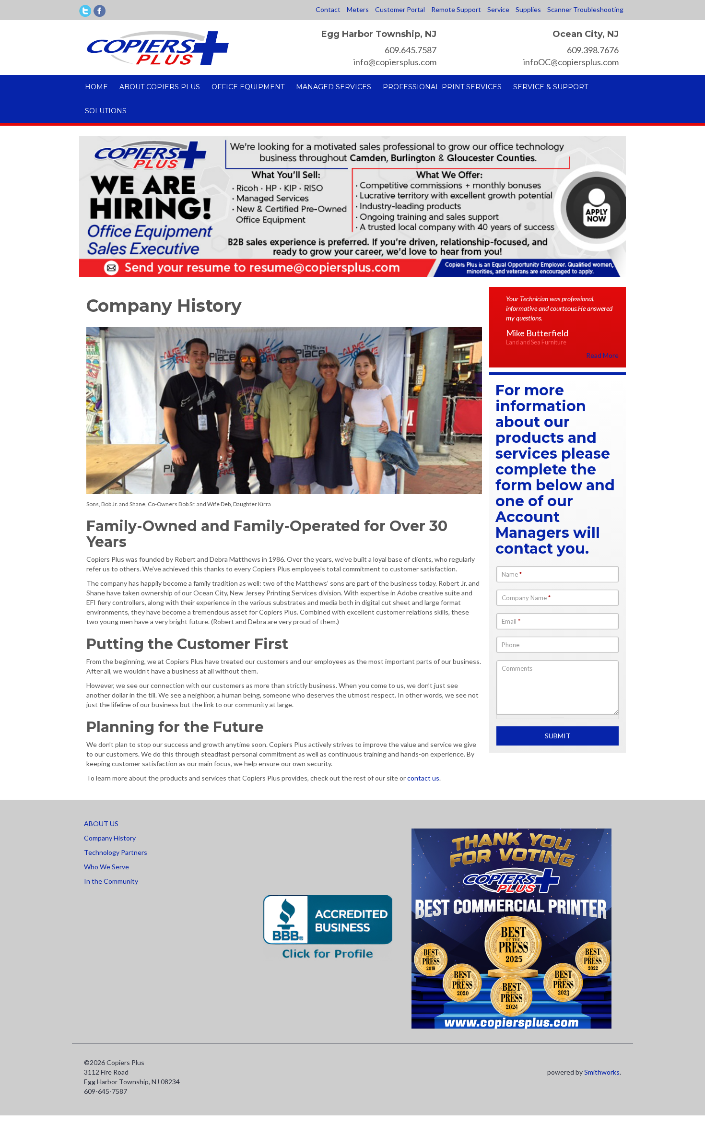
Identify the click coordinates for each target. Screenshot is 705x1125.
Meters (358, 9)
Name (512, 574)
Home (96, 87)
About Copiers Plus (159, 87)
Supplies (528, 9)
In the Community (111, 881)
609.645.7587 (410, 50)
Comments (517, 668)
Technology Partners (115, 852)
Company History (110, 838)
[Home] (157, 46)
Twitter (85, 11)
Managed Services (333, 87)
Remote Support (456, 9)
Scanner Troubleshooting (585, 9)
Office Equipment (248, 87)
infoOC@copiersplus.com (571, 62)
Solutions (106, 111)
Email (511, 621)
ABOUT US (101, 823)
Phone (510, 645)
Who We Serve (106, 867)
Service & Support (550, 87)
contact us (423, 778)
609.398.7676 (593, 50)
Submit (558, 736)
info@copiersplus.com (394, 62)
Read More (602, 355)
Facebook (100, 11)
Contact (328, 9)
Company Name (526, 598)
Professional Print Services (442, 87)
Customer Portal (400, 9)
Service (498, 9)
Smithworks (602, 1072)
